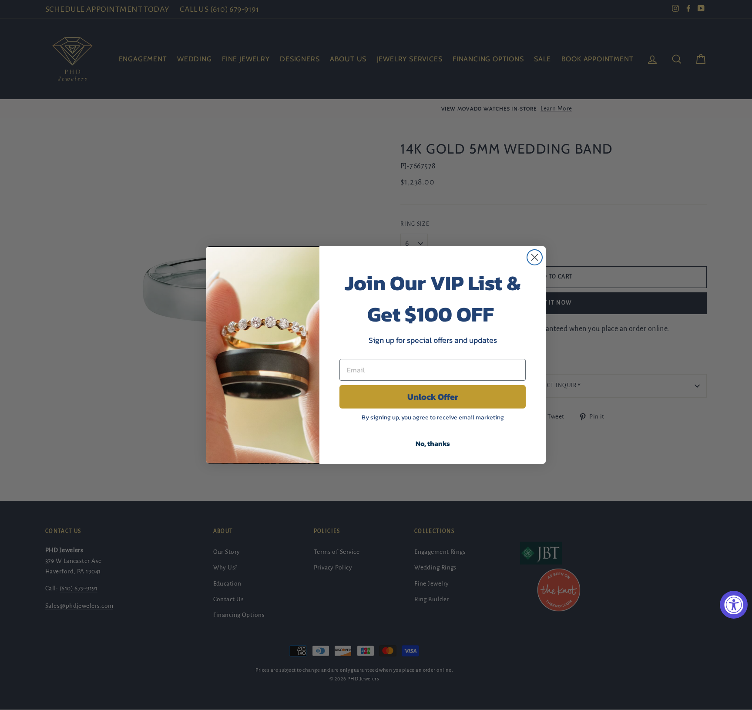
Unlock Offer (432, 396)
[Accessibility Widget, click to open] (734, 605)
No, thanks (433, 443)
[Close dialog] (534, 257)
